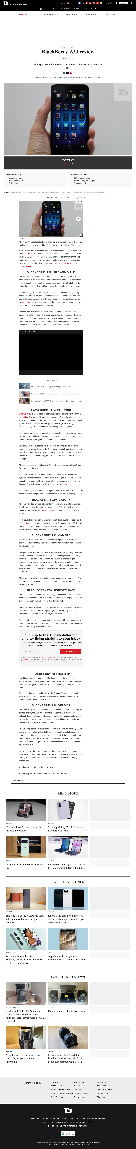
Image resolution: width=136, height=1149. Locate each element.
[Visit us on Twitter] (83, 3)
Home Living (65, 9)
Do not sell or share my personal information (68, 1126)
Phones (71, 47)
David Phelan (54, 198)
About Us (81, 1118)
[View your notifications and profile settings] (116, 3)
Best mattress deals (104, 1089)
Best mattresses (80, 1097)
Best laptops (78, 1086)
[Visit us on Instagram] (94, 3)
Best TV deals (102, 1093)
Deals (34, 14)
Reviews (86, 198)
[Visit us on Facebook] (79, 3)
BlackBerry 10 (25, 414)
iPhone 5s (23, 523)
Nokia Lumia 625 (26, 266)
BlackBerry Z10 (28, 254)
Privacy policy (48, 1122)
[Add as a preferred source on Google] (68, 1133)
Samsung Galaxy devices (60, 1089)
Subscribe (123, 3)
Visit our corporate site (93, 1142)
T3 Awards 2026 (71, 14)
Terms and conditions (95, 1118)
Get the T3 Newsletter (51, 14)
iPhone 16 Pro (56, 1086)
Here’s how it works (94, 77)
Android (22, 417)
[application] (51, 352)
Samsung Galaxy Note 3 (65, 263)
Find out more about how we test (95, 192)
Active (54, 9)
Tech (47, 9)
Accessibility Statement (41, 1118)
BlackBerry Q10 (29, 302)
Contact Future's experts (64, 1118)
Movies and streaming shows (62, 1093)
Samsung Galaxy (48, 510)
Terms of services (46, 657)
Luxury (76, 9)
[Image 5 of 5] (78, 218)
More (92, 9)
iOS (30, 417)
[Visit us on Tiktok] (101, 3)
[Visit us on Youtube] (90, 3)
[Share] (64, 73)
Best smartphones (81, 1093)
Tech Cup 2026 (109, 14)
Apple (37, 735)
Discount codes (103, 1097)
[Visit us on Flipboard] (97, 3)
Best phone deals (103, 1086)
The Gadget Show (91, 14)
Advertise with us (77, 1122)
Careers (90, 1122)
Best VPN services (58, 1097)
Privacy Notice (25, 659)
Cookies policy (62, 1122)
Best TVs (77, 1089)
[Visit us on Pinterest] (86, 3)
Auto (85, 9)
